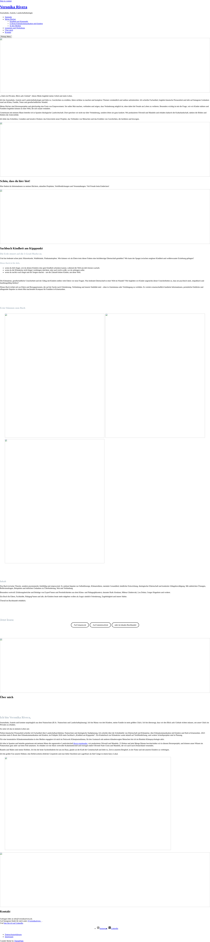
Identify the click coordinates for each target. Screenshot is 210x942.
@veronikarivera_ (34, 921)
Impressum (9, 937)
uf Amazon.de (80, 625)
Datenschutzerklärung (13, 935)
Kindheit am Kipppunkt (19, 21)
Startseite (8, 17)
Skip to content (6, 1)
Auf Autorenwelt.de (100, 625)
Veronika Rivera (13, 7)
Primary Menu (6, 37)
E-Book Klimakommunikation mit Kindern (26, 24)
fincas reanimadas (80, 743)
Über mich (9, 30)
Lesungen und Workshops (15, 28)
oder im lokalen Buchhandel (125, 625)
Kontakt (8, 32)
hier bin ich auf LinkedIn (13, 923)
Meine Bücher (10, 19)
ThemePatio (18, 941)
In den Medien (15, 26)
